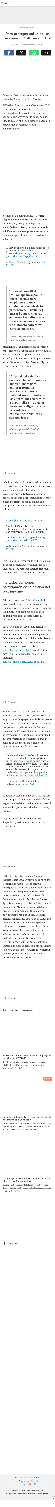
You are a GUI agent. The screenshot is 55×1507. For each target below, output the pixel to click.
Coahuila (38, 600)
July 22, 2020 (28, 784)
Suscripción (43, 1493)
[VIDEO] (27, 1113)
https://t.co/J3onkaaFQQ (31, 537)
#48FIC (30, 250)
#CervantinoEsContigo (18, 253)
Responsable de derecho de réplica (21, 1493)
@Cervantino (29, 529)
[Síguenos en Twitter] (24, 1484)
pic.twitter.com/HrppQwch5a (22, 256)
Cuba (28, 600)
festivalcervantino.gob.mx (17, 650)
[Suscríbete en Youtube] (29, 1484)
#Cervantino (39, 253)
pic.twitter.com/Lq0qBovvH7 (32, 775)
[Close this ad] (53, 1498)
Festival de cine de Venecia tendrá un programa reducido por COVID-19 (27, 1057)
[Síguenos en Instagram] (35, 1484)
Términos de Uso (17, 1490)
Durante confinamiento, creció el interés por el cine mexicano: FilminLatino (27, 1118)
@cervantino (28, 761)
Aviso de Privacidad (34, 1490)
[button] (5, 3)
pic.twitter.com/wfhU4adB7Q (21, 540)
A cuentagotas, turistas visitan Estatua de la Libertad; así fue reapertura (26, 1180)
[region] (27, 14)
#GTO (27, 755)
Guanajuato (24, 711)
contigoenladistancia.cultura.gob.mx (23, 661)
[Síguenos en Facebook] (20, 1484)
